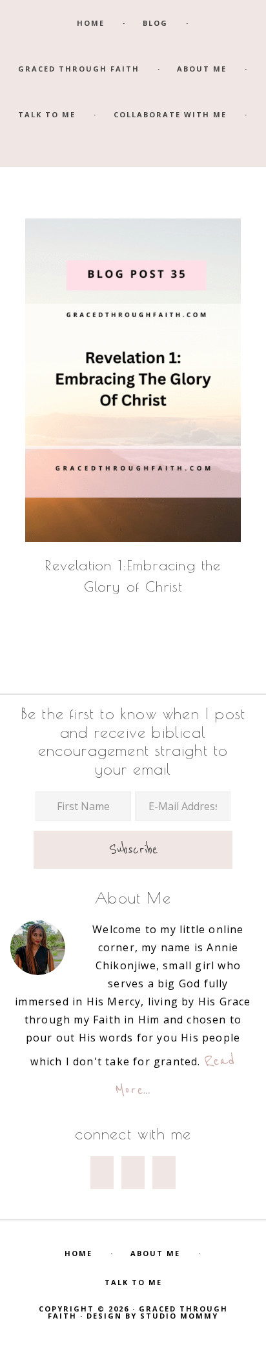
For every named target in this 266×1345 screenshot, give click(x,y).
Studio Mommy (179, 1316)
